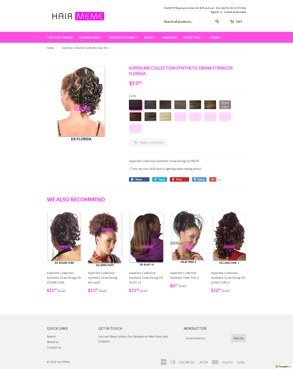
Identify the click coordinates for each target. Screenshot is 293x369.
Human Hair (89, 37)
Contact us (54, 347)
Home (50, 47)
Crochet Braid (60, 37)
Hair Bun (169, 37)
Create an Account (235, 12)
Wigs (148, 37)
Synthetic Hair (122, 37)
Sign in (215, 12)
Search (51, 336)
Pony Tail (192, 37)
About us (53, 342)
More (214, 37)
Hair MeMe (63, 361)
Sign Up (239, 338)
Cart (238, 21)
